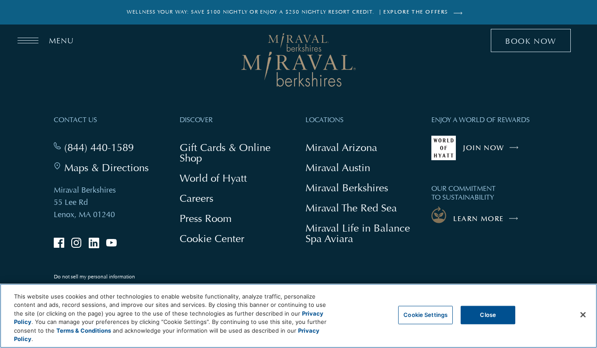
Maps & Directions (106, 167)
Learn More (478, 218)
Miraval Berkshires (346, 187)
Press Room (206, 218)
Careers (196, 198)
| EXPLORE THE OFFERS (413, 12)
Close (488, 314)
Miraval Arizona (341, 147)
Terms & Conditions (83, 330)
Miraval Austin (337, 167)
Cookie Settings (425, 314)
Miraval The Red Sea (351, 207)
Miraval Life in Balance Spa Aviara (357, 234)
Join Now (493, 152)
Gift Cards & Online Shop (225, 154)
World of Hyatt (213, 178)
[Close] (583, 314)
